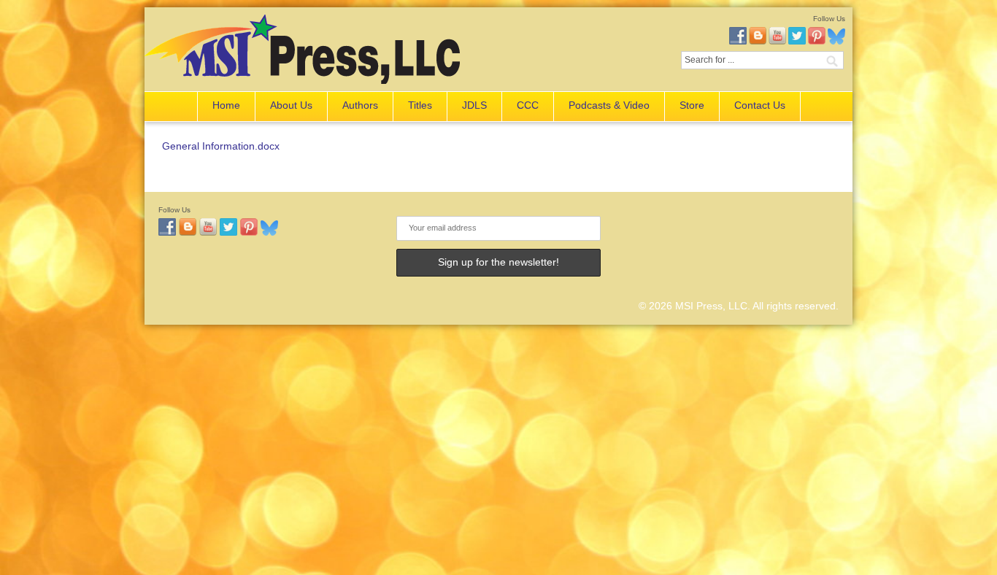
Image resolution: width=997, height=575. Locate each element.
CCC (528, 105)
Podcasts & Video (609, 105)
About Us (291, 105)
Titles (420, 105)
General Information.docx (221, 146)
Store (692, 105)
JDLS (474, 105)
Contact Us (759, 105)
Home (226, 105)
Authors (360, 105)
